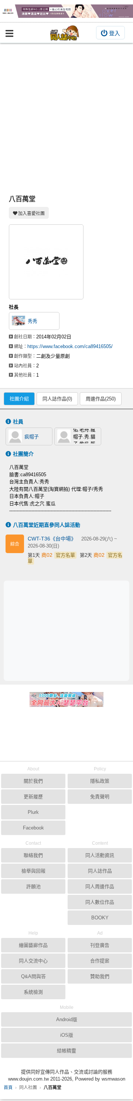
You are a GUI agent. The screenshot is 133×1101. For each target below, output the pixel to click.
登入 (114, 33)
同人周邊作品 (99, 886)
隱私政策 (99, 781)
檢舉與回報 (33, 871)
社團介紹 (19, 399)
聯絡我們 (33, 855)
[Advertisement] (66, 114)
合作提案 (99, 961)
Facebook (33, 828)
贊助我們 (99, 976)
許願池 (33, 886)
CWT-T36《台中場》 (53, 539)
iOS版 (66, 1035)
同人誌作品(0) (57, 399)
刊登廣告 (99, 945)
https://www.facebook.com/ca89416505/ (70, 346)
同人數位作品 (99, 902)
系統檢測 (33, 992)
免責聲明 (99, 796)
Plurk (33, 812)
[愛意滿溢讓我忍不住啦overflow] (66, 11)
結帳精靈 (66, 1050)
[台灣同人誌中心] (64, 33)
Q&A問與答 (33, 976)
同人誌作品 (100, 871)
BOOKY (100, 917)
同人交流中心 (33, 961)
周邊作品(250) (101, 399)
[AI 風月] (66, 702)
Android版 (66, 1019)
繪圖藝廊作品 (33, 945)
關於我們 (33, 781)
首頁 (8, 1087)
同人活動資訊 (99, 855)
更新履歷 (33, 796)
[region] (68, 630)
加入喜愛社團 (31, 213)
